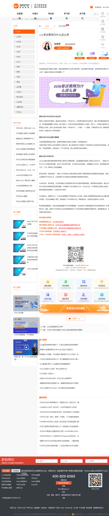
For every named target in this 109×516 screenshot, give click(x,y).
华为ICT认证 (21, 508)
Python (18, 112)
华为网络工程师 (7, 488)
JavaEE (19, 102)
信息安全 (44, 508)
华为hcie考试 (20, 484)
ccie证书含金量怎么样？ (24, 175)
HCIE (18, 47)
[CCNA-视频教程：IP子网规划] (26, 325)
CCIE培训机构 (6, 481)
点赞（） (76, 318)
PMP (18, 67)
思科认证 (19, 488)
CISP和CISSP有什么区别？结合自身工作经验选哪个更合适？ (62, 421)
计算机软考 (51, 508)
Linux (18, 62)
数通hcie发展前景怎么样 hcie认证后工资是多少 (56, 349)
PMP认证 (30, 508)
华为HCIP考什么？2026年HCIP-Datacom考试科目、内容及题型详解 (64, 436)
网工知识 (19, 97)
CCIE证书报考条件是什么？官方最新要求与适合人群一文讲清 (62, 359)
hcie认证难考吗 (21, 481)
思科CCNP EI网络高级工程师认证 (70, 228)
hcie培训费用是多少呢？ (24, 185)
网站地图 (89, 508)
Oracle (18, 92)
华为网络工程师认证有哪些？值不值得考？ (27, 133)
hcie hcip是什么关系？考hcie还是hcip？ (54, 369)
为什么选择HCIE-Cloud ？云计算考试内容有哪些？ (58, 388)
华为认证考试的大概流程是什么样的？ (27, 159)
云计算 (18, 87)
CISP (18, 77)
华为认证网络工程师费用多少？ (27, 149)
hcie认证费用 (35, 481)
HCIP (18, 52)
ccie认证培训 (20, 478)
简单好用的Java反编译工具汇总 (27, 144)
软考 (18, 72)
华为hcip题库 (35, 475)
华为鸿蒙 (82, 508)
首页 (21, 19)
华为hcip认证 (6, 478)
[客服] (79, 54)
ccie (70, 63)
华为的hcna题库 (21, 196)
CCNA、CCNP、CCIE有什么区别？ (73, 234)
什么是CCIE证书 (58, 222)
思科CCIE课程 (6, 484)
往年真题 (102, 32)
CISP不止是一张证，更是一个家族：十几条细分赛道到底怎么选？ (63, 417)
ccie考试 (75, 63)
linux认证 (34, 484)
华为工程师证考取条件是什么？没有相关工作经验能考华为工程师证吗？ (65, 426)
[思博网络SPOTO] (30, 5)
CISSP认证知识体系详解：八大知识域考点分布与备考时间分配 (62, 445)
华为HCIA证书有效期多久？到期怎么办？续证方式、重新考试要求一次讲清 (66, 402)
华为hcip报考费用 (22, 475)
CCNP (18, 36)
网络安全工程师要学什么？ (25, 138)
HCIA (18, 57)
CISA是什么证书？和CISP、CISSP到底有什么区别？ (59, 407)
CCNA (18, 41)
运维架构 (37, 508)
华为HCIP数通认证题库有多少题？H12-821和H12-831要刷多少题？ (64, 431)
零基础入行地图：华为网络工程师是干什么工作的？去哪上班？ (62, 354)
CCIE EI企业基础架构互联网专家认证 (67, 225)
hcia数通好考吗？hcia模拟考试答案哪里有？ (55, 364)
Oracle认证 (68, 508)
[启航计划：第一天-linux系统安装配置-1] (26, 347)
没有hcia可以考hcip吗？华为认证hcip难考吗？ (56, 378)
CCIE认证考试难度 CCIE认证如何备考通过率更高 (64, 330)
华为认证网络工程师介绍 (25, 201)
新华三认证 (60, 508)
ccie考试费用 (83, 63)
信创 (18, 82)
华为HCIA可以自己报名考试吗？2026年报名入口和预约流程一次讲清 (64, 412)
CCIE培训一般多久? (59, 231)
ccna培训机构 (6, 475)
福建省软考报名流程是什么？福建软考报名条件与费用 (59, 383)
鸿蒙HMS (19, 107)
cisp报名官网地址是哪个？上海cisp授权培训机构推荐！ (59, 345)
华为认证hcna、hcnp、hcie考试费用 (27, 170)
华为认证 (34, 478)
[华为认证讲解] (26, 303)
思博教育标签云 (98, 508)
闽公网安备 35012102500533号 (84, 514)
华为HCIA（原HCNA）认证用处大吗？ (27, 128)
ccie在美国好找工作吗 (55, 326)
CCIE (26, 19)
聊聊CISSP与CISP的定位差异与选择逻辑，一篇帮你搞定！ (61, 441)
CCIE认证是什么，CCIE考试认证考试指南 (27, 165)
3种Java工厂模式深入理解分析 (27, 180)
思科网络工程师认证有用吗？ (26, 154)
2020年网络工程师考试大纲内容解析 (27, 191)
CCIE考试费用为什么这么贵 (95, 63)
